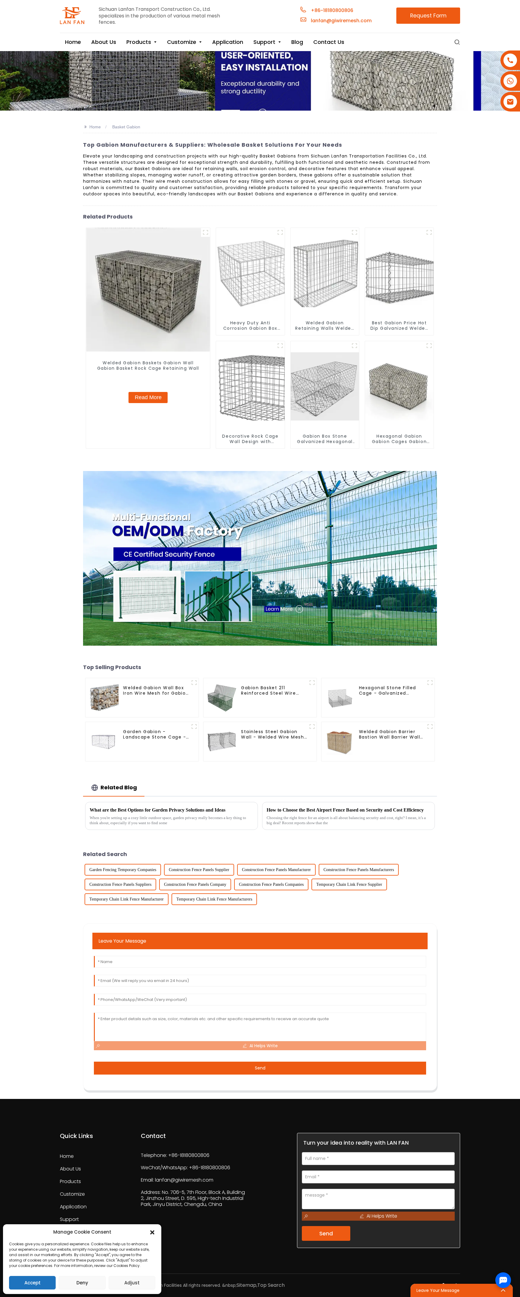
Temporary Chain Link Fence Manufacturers (214, 899)
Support (69, 1219)
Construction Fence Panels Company (195, 884)
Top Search (271, 1285)
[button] (152, 1232)
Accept (32, 1283)
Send (260, 1068)
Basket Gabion (126, 126)
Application (73, 1207)
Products (70, 1182)
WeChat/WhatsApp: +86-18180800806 (185, 1167)
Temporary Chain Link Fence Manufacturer (126, 899)
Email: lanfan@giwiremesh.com (177, 1179)
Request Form (428, 15)
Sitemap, (247, 1285)
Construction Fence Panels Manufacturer (276, 869)
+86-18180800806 (332, 10)
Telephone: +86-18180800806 (175, 1155)
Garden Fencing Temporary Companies (122, 869)
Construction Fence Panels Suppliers (120, 884)
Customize (72, 1194)
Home (95, 126)
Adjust (132, 1283)
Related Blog (119, 787)
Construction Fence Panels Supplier (199, 869)
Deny (82, 1283)
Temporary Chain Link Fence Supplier (349, 884)
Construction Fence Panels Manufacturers (358, 869)
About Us (70, 1169)
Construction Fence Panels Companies (271, 884)
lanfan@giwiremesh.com (341, 20)
